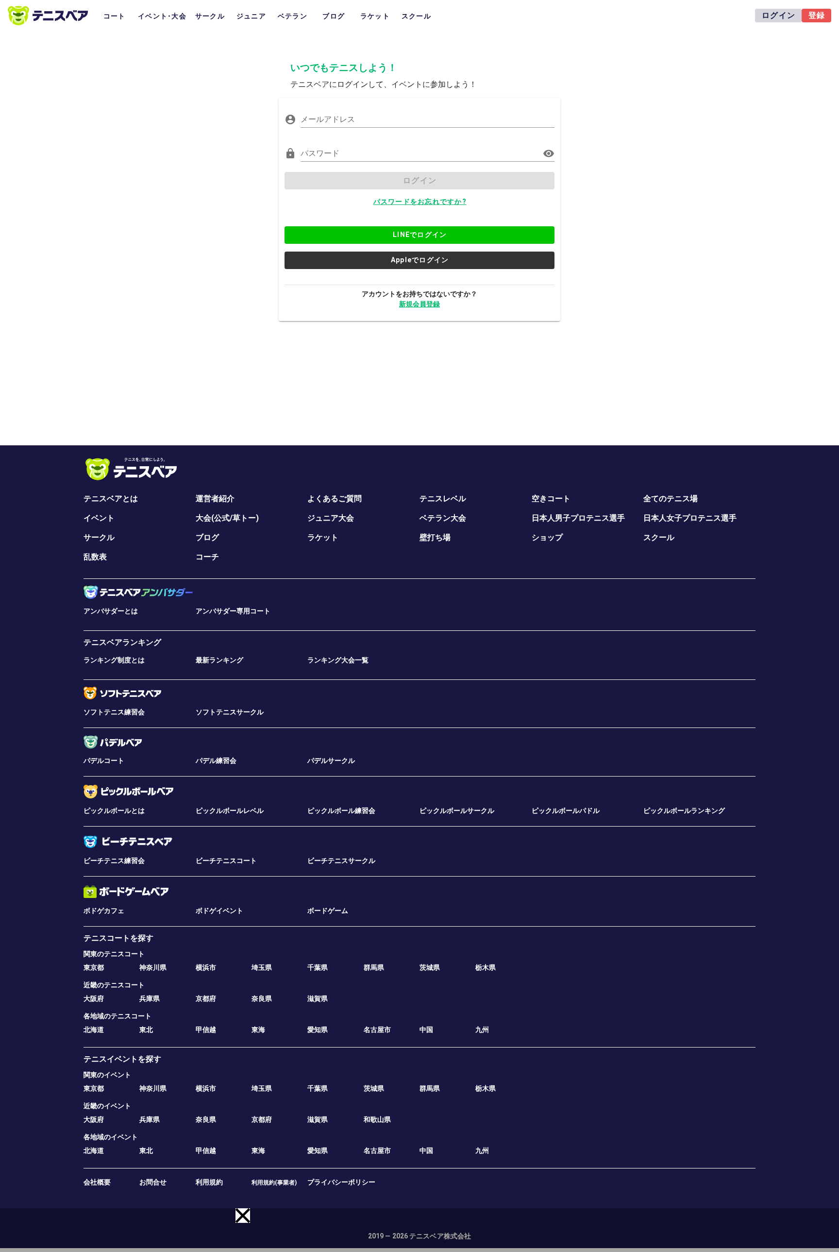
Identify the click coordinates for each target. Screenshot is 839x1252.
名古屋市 (377, 1029)
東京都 (94, 967)
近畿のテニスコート (114, 985)
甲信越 (206, 1029)
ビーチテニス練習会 (114, 860)
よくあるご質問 (334, 498)
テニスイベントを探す (122, 1059)
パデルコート (104, 760)
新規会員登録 (419, 304)
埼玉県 (262, 967)
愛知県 (317, 1029)
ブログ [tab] (333, 16)
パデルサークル (331, 760)
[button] (242, 1215)
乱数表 (95, 556)
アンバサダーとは (111, 611)
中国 (426, 1029)
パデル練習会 (216, 760)
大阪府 (94, 998)
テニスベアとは (111, 498)
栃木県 (485, 967)
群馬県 (374, 967)
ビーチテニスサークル (341, 860)
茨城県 (430, 967)
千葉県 (317, 967)
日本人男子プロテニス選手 (578, 518)
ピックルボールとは (114, 810)
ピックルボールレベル (230, 810)
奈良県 (262, 998)
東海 (258, 1029)
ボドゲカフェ (104, 910)
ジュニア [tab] (251, 16)
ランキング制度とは (114, 660)
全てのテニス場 (670, 498)
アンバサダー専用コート (233, 611)
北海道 (94, 1029)
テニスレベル (443, 498)
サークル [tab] (210, 16)
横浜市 (206, 967)
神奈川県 (153, 967)
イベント (99, 518)
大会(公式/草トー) (227, 518)
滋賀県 (317, 998)
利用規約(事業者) (274, 1182)
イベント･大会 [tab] (162, 16)
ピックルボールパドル (566, 810)
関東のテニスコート (114, 954)
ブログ (207, 537)
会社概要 (97, 1182)
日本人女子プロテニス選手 (690, 518)
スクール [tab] (416, 16)
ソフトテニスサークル (230, 712)
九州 (482, 1029)
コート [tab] (114, 16)
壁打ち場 (435, 537)
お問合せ (153, 1182)
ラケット (322, 537)
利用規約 (209, 1182)
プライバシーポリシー (341, 1182)
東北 (146, 1029)
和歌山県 (377, 1119)
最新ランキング (219, 660)
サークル (99, 537)
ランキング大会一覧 (338, 660)
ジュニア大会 (330, 518)
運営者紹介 (215, 498)
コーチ (207, 556)
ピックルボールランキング (684, 810)
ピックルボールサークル (457, 810)
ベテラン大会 (443, 518)
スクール (658, 537)
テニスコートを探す (118, 938)
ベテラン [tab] (292, 16)
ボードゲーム (327, 910)
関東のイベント (107, 1075)
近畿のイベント (107, 1106)
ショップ (547, 537)
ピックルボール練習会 (341, 810)
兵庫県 (149, 998)
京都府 (206, 998)
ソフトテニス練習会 (114, 712)
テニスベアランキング (122, 642)
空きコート (551, 498)
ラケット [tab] (375, 16)
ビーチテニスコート (226, 860)
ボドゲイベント (219, 910)
